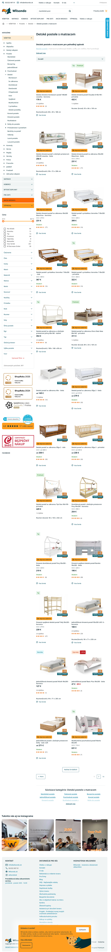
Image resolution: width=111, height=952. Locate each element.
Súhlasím (82, 930)
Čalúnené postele (13, 60)
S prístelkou (13, 106)
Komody (9, 145)
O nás (64, 3)
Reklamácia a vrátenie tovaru (50, 874)
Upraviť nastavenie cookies (14, 947)
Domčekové (13, 85)
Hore (41, 776)
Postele (9, 54)
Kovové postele (13, 113)
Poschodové (11, 71)
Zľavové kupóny (45, 906)
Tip (19, 234)
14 (103, 777)
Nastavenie (26, 945)
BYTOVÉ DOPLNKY (10, 190)
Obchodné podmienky (47, 894)
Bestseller (19, 241)
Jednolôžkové (12, 67)
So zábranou (13, 81)
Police (8, 160)
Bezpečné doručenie (46, 897)
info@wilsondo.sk (15, 865)
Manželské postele (48, 794)
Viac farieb (19, 244)
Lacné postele (12, 138)
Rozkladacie (11, 120)
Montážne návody (45, 922)
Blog (41, 879)
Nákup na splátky (45, 919)
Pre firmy (42, 876)
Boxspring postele (93, 794)
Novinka (19, 231)
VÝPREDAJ (7, 205)
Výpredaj (19, 239)
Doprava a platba (45, 885)
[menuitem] (5, 18)
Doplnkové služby (45, 888)
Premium (19, 236)
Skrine (8, 149)
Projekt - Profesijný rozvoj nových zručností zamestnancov (51, 912)
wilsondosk (13, 875)
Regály (8, 153)
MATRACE (7, 179)
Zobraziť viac (70, 804)
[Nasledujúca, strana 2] (99, 777)
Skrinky (9, 156)
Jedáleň (9, 167)
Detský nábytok (12, 50)
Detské (9, 75)
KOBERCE (7, 184)
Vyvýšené (12, 99)
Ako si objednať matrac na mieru (51, 900)
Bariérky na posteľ (14, 131)
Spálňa (8, 43)
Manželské (11, 57)
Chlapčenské (13, 92)
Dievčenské (13, 88)
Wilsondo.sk (13, 872)
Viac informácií (26, 940)
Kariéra (42, 903)
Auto (10, 96)
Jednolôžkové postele (48, 797)
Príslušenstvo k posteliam (16, 128)
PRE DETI (7, 195)
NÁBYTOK (7, 38)
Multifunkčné (13, 103)
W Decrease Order (19, 246)
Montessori (13, 78)
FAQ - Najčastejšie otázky (48, 882)
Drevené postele (13, 117)
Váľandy (10, 135)
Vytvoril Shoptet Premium (95, 948)
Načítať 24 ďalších (70, 770)
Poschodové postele (70, 797)
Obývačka (9, 46)
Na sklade (19, 229)
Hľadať (69, 11)
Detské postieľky (15, 110)
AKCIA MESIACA (9, 200)
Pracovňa (9, 163)
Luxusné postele (13, 142)
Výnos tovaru (44, 891)
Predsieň (9, 170)
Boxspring (11, 64)
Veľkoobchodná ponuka (48, 916)
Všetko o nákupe (45, 3)
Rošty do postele (13, 124)
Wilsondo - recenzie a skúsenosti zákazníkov (85, 866)
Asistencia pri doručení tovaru (50, 908)
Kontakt (56, 3)
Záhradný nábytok (13, 174)
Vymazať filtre (17, 358)
